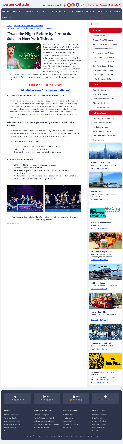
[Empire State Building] (105, 151)
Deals (116, 11)
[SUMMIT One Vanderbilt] (105, 332)
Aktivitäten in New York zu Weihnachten (28, 26)
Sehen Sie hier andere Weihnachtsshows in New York (45, 90)
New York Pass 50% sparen (103, 49)
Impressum (8, 431)
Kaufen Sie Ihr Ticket (99, 168)
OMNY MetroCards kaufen (103, 57)
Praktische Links (98, 410)
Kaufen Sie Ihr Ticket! (99, 289)
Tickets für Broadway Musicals (44, 418)
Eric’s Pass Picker (98, 418)
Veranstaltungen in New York (104, 136)
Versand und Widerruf (11, 418)
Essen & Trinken (103, 11)
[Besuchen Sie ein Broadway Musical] (105, 361)
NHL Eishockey (68, 418)
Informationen (9, 410)
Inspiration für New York (43, 410)
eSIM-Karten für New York (103, 131)
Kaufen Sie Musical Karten (101, 382)
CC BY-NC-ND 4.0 (92, 436)
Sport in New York (70, 410)
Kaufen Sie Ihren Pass (99, 228)
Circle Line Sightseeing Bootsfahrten (46, 424)
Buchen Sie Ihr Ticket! (99, 199)
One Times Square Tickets (103, 66)
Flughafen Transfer (100, 127)
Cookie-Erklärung (10, 428)
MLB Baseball (67, 421)
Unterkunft (27, 11)
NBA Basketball (68, 415)
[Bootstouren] (105, 180)
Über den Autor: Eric (11, 415)
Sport (49, 11)
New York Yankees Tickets (103, 53)
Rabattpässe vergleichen (42, 415)
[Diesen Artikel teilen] (78, 34)
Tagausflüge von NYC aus (103, 74)
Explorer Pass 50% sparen (103, 40)
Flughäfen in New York (41, 428)
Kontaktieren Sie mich (99, 431)
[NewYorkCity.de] (15, 4)
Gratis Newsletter (98, 428)
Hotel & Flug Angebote (102, 79)
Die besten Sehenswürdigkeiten (44, 421)
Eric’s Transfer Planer (99, 421)
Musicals (89, 11)
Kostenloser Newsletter (102, 123)
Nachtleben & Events (101, 94)
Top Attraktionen (74, 11)
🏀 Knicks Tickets (105, 44)
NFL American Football (70, 424)
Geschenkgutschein (99, 424)
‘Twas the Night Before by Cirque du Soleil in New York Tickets (32, 28)
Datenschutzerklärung (12, 424)
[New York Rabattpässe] (105, 211)
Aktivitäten (60, 11)
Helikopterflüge (99, 36)
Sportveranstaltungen (101, 107)
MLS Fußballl (67, 428)
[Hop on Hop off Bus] (105, 301)
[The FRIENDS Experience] (105, 240)
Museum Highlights (100, 103)
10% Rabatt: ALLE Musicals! (103, 61)
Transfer (39, 11)
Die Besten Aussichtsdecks (103, 99)
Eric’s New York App (99, 415)
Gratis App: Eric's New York (103, 118)
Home (9, 26)
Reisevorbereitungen (10, 11)
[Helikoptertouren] (105, 272)
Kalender (5, 17)
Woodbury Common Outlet (103, 70)
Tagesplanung (98, 140)
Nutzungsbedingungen (12, 421)
